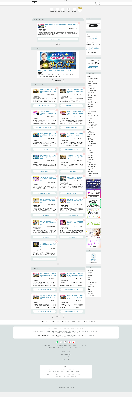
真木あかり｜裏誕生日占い (71, 105)
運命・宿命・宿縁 (92, 95)
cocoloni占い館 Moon (66, 354)
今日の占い (90, 147)
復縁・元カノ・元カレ (93, 103)
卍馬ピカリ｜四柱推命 (71, 193)
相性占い (90, 99)
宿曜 (89, 289)
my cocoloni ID (66, 356)
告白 (89, 108)
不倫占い (80, 335)
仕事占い (58, 337)
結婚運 (89, 131)
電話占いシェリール (72, 374)
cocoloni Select (74, 376)
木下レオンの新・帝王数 (44, 105)
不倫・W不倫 (91, 92)
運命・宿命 (90, 155)
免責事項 (75, 345)
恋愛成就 (90, 97)
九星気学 (90, 284)
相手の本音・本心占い (93, 78)
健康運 (89, 175)
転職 (89, 170)
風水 (89, 279)
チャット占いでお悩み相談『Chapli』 (56, 371)
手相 (89, 281)
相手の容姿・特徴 (92, 125)
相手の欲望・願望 (92, 90)
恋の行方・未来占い (92, 83)
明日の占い (90, 145)
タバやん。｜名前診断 (44, 215)
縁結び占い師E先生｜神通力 (71, 127)
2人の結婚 (90, 110)
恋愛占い (90, 85)
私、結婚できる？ (92, 133)
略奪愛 (89, 113)
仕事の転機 (90, 168)
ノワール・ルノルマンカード (72, 171)
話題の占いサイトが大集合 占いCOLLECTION (56, 374)
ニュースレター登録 (93, 67)
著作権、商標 (52, 348)
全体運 (89, 138)
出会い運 (90, 118)
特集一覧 (81, 328)
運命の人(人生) (91, 159)
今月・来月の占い (92, 143)
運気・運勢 (90, 140)
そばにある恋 (91, 122)
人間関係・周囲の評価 (93, 173)
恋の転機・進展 (91, 87)
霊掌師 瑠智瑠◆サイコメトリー (58, 39)
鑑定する (58, 44)
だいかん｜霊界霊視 (44, 171)
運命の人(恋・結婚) (92, 124)
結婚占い (85, 335)
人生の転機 (90, 152)
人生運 (89, 150)
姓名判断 (90, 275)
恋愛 (58, 321)
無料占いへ (58, 316)
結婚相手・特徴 (91, 134)
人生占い (53, 337)
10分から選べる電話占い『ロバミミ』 (74, 369)
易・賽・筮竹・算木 (92, 282)
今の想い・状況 (91, 88)
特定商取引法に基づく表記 (65, 345)
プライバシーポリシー (84, 345)
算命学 (89, 288)
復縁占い (75, 335)
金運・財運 (90, 171)
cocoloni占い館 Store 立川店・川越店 (61, 376)
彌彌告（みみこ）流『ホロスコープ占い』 (44, 127)
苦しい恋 (90, 101)
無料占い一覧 (69, 328)
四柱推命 (90, 274)
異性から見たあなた (92, 127)
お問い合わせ (60, 348)
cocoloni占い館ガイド (47, 345)
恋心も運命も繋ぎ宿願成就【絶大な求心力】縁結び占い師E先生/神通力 (92, 48)
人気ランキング (51, 328)
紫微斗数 (90, 291)
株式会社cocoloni (66, 359)
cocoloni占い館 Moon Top (42, 321)
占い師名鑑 (75, 328)
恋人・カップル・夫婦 (93, 115)
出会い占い (91, 335)
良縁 (89, 120)
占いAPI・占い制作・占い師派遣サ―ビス (73, 371)
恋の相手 (90, 94)
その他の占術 (91, 295)
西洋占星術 (90, 270)
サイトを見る (58, 80)
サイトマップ (68, 348)
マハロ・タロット (44, 149)
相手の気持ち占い (61, 335)
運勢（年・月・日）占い (75, 337)
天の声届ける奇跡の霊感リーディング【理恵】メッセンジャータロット (93, 40)
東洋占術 (90, 272)
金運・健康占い (64, 337)
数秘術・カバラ (91, 286)
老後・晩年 (90, 157)
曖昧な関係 (90, 106)
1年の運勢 (90, 141)
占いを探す (52, 321)
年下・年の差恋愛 (92, 111)
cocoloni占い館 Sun (66, 351)
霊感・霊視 (90, 293)
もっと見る (93, 52)
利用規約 (56, 345)
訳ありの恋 (90, 104)
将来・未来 (90, 154)
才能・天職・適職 (92, 164)
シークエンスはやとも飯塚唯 (44, 193)
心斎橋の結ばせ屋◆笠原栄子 (72, 237)
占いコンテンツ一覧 (60, 328)
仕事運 (89, 162)
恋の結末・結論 (91, 80)
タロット (90, 277)
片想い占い (90, 81)
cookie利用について (76, 348)
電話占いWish (80, 374)
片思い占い (69, 335)
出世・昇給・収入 (92, 166)
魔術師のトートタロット (44, 259)
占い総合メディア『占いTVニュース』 (56, 369)
